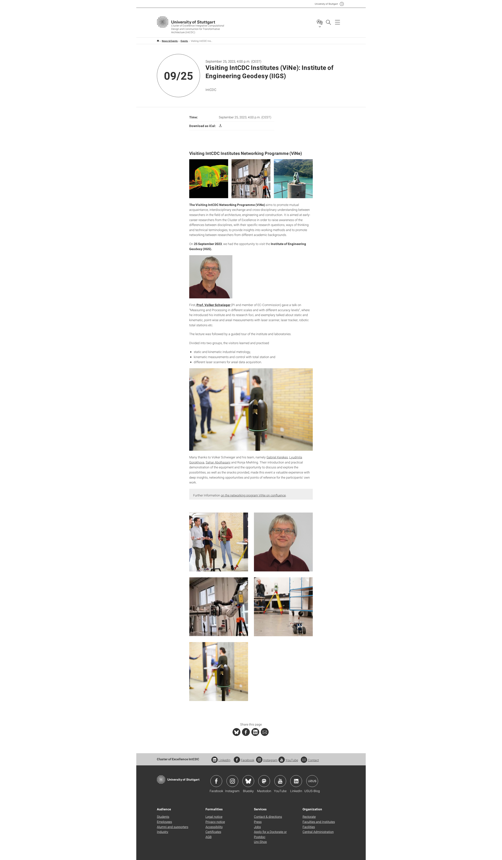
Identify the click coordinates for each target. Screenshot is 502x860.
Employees (164, 822)
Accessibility (214, 827)
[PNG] (218, 606)
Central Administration (318, 832)
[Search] (328, 22)
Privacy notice (215, 822)
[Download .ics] (220, 126)
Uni (326, 3)
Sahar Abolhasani (218, 462)
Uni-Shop (260, 842)
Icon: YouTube (280, 781)
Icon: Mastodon (264, 781)
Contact (313, 760)
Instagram (270, 760)
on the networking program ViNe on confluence (253, 495)
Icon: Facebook (216, 781)
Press (258, 822)
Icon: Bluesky (248, 781)
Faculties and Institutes (319, 822)
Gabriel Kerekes (277, 457)
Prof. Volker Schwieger (213, 305)
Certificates (213, 832)
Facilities (309, 827)
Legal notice (214, 816)
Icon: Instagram (232, 781)
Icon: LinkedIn (296, 781)
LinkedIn (224, 760)
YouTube (292, 760)
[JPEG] (218, 541)
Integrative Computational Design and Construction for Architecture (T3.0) (158, 40)
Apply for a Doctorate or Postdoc (270, 834)
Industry (162, 832)
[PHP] (246, 732)
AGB (209, 837)
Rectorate (309, 816)
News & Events (170, 40)
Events (184, 40)
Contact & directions (268, 816)
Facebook (247, 760)
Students (163, 816)
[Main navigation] (337, 22)
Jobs (257, 827)
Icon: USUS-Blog (312, 781)
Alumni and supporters (172, 827)
